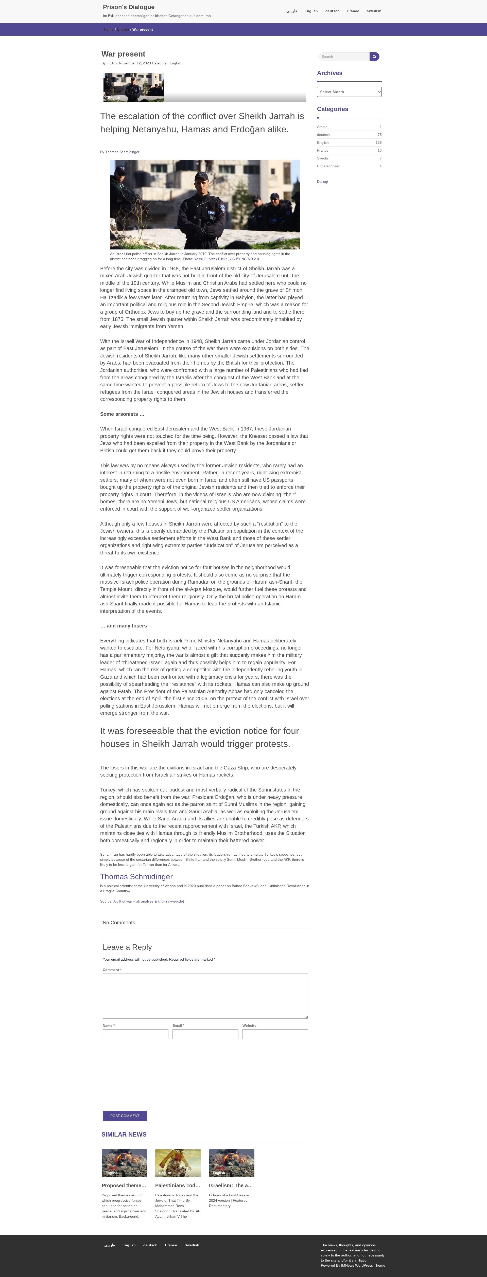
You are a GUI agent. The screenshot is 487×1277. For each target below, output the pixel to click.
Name (109, 1025)
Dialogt (322, 181)
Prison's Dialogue (128, 7)
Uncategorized (328, 166)
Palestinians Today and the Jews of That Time (178, 1185)
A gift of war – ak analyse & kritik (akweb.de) (148, 901)
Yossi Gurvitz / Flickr (210, 259)
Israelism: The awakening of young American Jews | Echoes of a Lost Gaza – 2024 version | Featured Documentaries (231, 1185)
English (311, 11)
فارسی (291, 11)
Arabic (322, 127)
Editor (113, 63)
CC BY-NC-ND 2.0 (244, 259)
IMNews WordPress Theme (363, 1265)
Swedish (374, 11)
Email (178, 1025)
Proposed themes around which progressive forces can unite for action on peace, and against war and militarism (124, 1185)
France (353, 11)
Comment (112, 970)
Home (109, 29)
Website (249, 1025)
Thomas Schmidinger (122, 152)
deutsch (332, 11)
